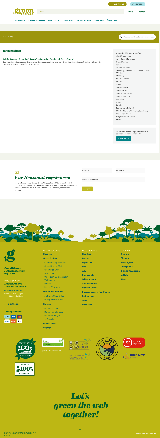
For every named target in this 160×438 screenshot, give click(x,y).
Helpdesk (139, 4)
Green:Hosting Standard (124, 93)
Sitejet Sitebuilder (122, 62)
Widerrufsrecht (89, 279)
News (123, 279)
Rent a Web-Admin (52, 287)
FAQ (84, 266)
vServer (47, 328)
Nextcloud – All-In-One (53, 291)
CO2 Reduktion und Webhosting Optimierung (132, 111)
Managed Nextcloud (53, 299)
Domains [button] (68, 20)
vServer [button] (99, 20)
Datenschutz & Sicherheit (125, 108)
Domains (119, 105)
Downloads (87, 304)
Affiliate (118, 120)
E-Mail (118, 102)
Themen (125, 258)
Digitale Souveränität (130, 271)
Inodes (118, 84)
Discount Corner (89, 288)
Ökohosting (120, 76)
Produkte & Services (123, 68)
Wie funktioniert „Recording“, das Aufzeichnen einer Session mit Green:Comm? (38, 59)
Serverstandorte (89, 283)
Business (20, 20)
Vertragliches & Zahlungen (125, 59)
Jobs (84, 300)
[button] (80, 208)
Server (118, 65)
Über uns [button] (112, 20)
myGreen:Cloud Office (54, 296)
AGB (84, 271)
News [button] (130, 12)
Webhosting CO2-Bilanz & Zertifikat (128, 53)
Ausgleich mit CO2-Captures (126, 117)
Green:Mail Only (121, 90)
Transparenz (127, 266)
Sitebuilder (49, 273)
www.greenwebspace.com (146, 434)
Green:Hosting (50, 258)
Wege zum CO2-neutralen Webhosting (56, 278)
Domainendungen (52, 315)
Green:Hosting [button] (36, 20)
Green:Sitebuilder (122, 87)
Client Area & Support (123, 114)
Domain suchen (51, 308)
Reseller (48, 283)
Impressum (87, 262)
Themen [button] (141, 12)
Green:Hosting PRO (123, 96)
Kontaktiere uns (123, 138)
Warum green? (128, 262)
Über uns (125, 254)
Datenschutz (88, 275)
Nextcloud (119, 82)
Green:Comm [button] (84, 20)
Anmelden (87, 189)
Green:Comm (120, 99)
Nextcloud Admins (122, 79)
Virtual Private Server (123, 56)
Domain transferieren (53, 312)
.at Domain (49, 319)
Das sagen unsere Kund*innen (96, 292)
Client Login (119, 4)
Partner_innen (88, 296)
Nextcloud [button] (54, 20)
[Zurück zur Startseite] (23, 11)
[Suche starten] (121, 11)
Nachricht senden (14, 290)
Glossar (85, 258)
